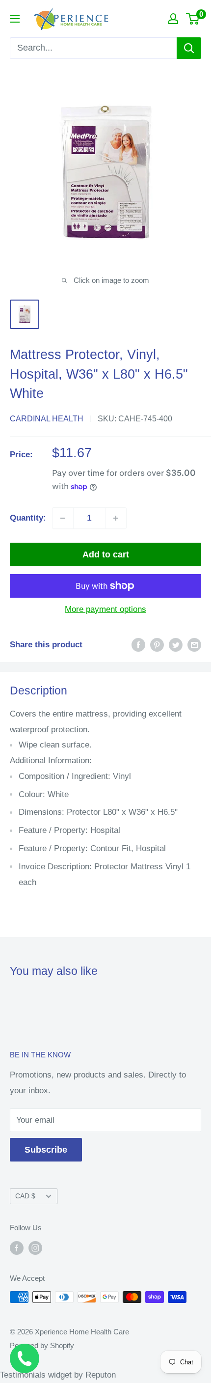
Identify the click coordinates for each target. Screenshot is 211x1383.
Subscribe (46, 1150)
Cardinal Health (46, 419)
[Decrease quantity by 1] (63, 518)
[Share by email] (194, 645)
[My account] (173, 18)
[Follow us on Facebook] (17, 1248)
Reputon (100, 1375)
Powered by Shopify (42, 1345)
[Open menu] (15, 19)
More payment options (105, 609)
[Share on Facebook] (138, 645)
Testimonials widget (36, 1375)
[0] (193, 19)
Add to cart (105, 554)
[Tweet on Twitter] (176, 645)
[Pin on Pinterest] (157, 645)
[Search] (189, 48)
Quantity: (28, 518)
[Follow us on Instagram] (35, 1248)
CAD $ (25, 1196)
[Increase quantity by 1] (116, 518)
